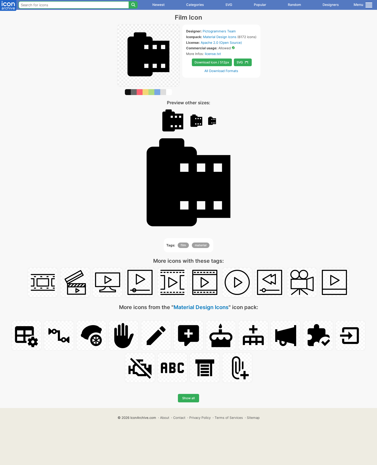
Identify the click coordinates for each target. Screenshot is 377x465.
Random (294, 5)
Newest (158, 5)
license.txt (213, 54)
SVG (228, 5)
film (183, 245)
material (201, 245)
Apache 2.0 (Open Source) (221, 43)
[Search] (133, 5)
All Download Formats (221, 71)
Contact (179, 418)
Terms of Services (229, 418)
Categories (195, 5)
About (164, 418)
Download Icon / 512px (212, 62)
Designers (331, 5)
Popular (260, 5)
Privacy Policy (200, 418)
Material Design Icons (219, 37)
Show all (188, 398)
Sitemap (253, 418)
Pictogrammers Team (219, 31)
